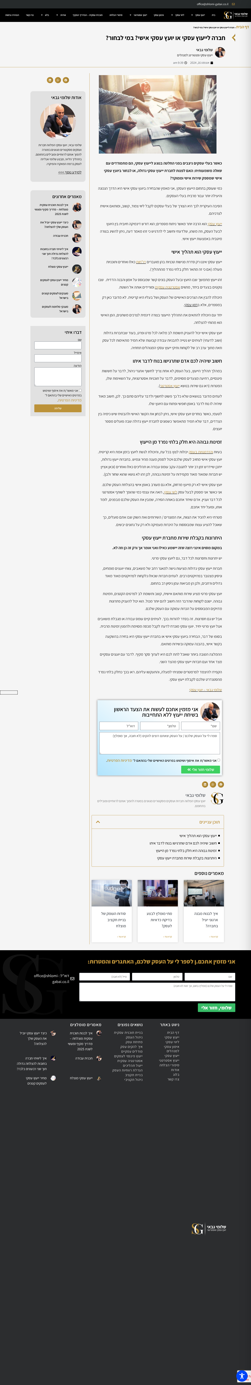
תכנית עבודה (60, 236)
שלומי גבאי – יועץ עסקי (205, 689)
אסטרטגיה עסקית (167, 287)
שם (80, 339)
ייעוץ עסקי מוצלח (58, 266)
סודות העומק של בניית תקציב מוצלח (113, 919)
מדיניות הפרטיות (119, 760)
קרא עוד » (213, 936)
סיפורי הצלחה (115, 15)
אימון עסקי (159, 15)
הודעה (78, 365)
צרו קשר (30, 15)
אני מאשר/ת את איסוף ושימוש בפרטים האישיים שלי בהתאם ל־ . (161, 760)
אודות (63, 15)
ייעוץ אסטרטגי (140, 15)
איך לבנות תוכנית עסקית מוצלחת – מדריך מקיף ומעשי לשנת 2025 (51, 209)
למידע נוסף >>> (70, 172)
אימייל (78, 352)
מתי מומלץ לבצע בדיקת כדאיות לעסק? (159, 919)
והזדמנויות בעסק (201, 451)
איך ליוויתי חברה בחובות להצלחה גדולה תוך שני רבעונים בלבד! (54, 253)
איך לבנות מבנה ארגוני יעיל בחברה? (206, 919)
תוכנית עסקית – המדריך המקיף (88, 15)
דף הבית (242, 26)
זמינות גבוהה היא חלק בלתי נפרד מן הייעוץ (186, 850)
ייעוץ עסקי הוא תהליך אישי (198, 835)
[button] (221, 784)
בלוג (47, 15)
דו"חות (141, 261)
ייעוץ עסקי (200, 15)
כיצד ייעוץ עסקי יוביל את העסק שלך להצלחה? (33, 1038)
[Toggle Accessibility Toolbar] (242, 1376)
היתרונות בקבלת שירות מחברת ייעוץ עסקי (187, 858)
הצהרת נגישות (12, 15)
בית (213, 15)
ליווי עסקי (179, 15)
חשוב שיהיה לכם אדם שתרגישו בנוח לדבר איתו (183, 843)
